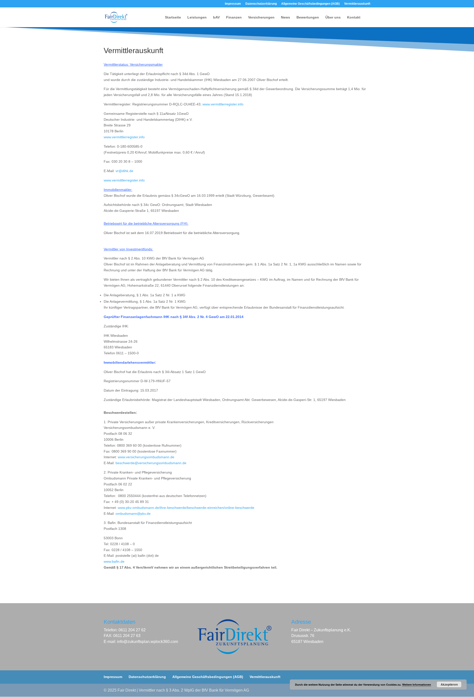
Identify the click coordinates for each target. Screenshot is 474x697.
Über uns (333, 17)
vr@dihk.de (124, 171)
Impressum (233, 3)
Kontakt (353, 17)
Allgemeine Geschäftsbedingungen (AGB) (310, 3)
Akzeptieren (449, 684)
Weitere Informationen (416, 684)
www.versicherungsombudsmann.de (146, 457)
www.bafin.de (114, 561)
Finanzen (234, 17)
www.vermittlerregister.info (222, 104)
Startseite (173, 17)
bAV (216, 17)
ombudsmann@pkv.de (133, 514)
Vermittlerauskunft (357, 3)
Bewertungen (307, 17)
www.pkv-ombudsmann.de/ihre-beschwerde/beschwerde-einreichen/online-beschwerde (186, 508)
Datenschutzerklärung (261, 3)
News (285, 17)
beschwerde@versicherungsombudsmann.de (151, 463)
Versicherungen (261, 17)
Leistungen (197, 17)
